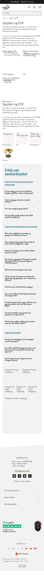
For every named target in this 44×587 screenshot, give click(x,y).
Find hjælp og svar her (22, 471)
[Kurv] (34, 7)
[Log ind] (29, 7)
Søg (7, 13)
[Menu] (39, 7)
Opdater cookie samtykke (22, 481)
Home (4, 18)
